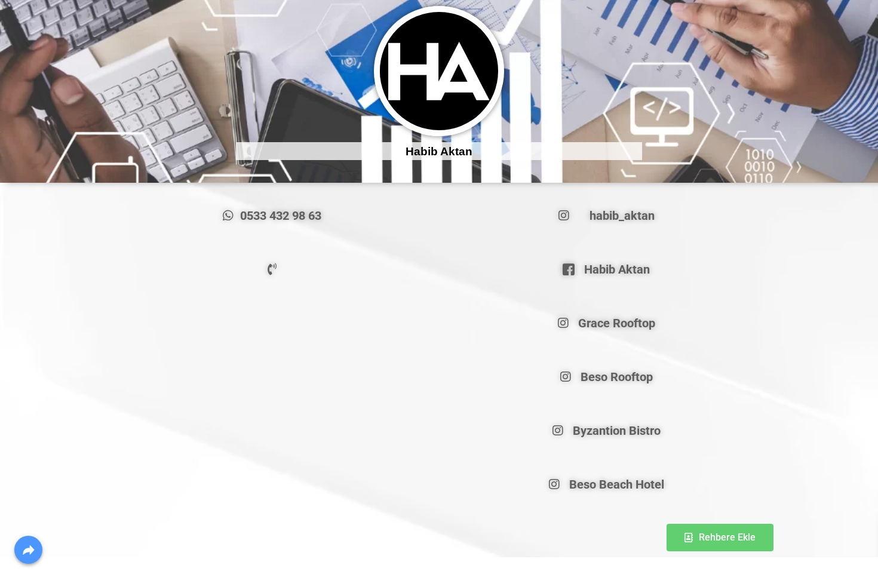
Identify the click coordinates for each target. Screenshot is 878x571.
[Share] (28, 550)
